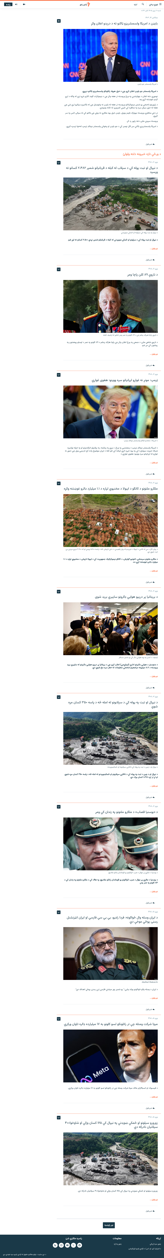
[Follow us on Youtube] (67, 1245)
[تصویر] (24, 4)
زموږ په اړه (117, 1244)
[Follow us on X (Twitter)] (73, 1245)
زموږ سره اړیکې (155, 1244)
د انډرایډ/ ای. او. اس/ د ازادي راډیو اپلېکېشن (145, 1249)
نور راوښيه (108, 1225)
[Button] (150, 144)
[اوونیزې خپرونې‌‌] (16, 4)
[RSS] (55, 1245)
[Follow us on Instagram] (61, 1245)
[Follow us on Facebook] (79, 1245)
